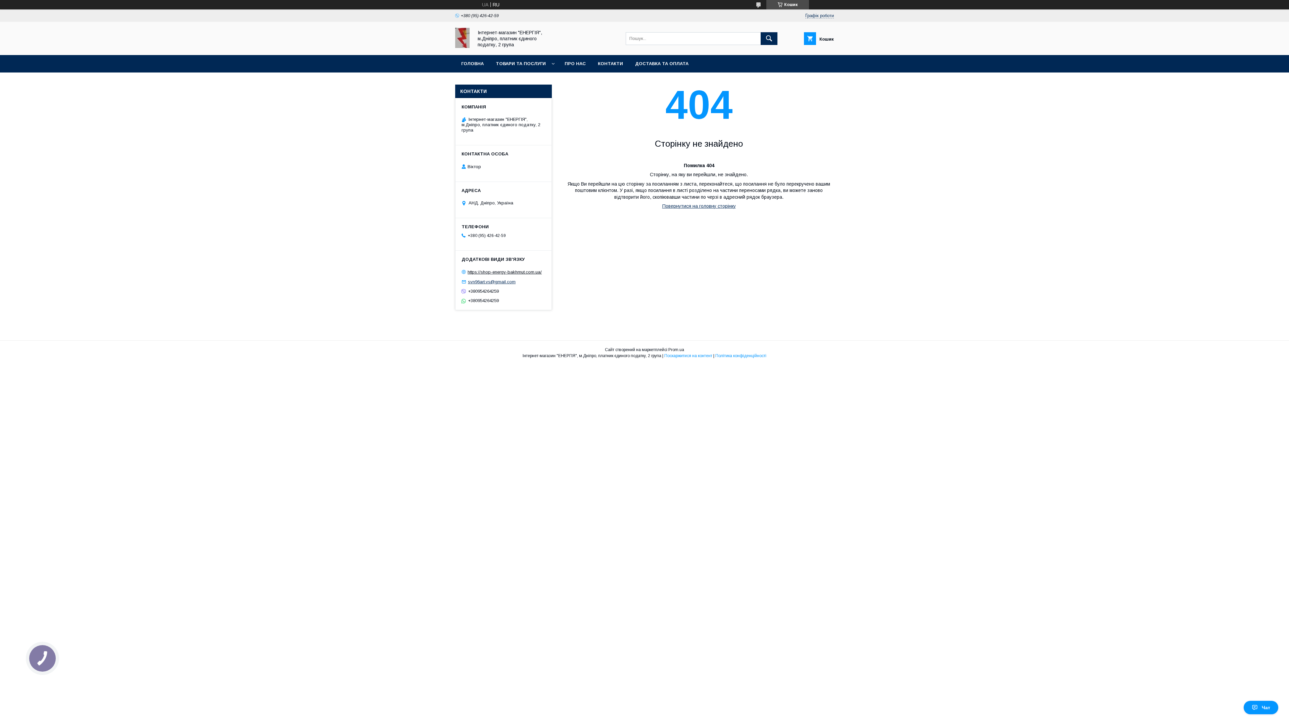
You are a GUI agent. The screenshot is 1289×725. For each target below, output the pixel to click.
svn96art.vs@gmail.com (492, 281)
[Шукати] (769, 38)
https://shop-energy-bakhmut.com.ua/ (505, 272)
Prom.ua (676, 349)
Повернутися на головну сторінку (699, 206)
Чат (1266, 707)
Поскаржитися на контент (688, 355)
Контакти (610, 63)
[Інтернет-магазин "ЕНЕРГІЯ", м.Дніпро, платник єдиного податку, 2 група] (462, 46)
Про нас (575, 63)
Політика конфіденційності (740, 355)
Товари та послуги (521, 63)
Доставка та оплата (661, 63)
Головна (472, 63)
